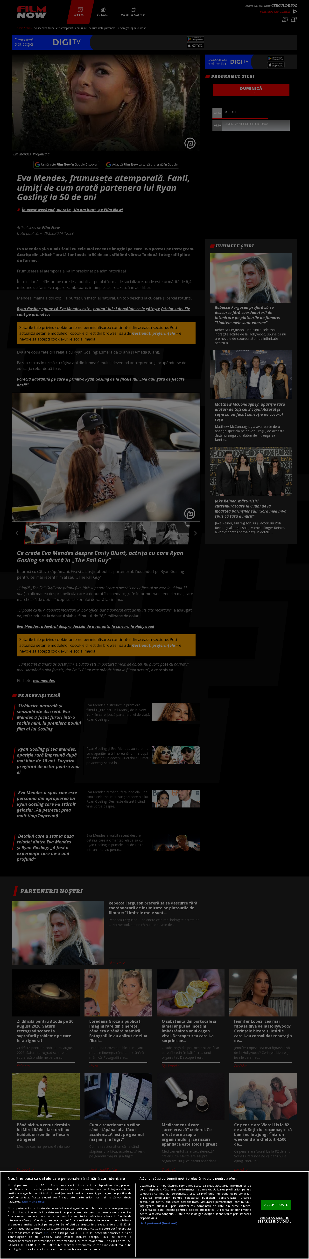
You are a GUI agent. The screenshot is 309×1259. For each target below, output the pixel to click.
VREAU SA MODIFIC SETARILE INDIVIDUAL (274, 1220)
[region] (154, 1215)
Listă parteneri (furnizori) (158, 1223)
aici (46, 1233)
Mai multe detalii (35, 1201)
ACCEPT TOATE (276, 1205)
